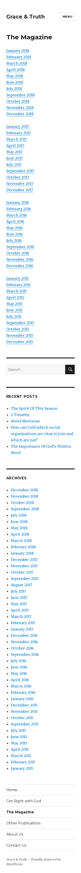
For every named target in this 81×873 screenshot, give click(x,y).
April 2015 (15, 297)
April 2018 (15, 69)
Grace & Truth (25, 17)
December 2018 (20, 114)
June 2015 (14, 310)
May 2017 (14, 152)
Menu (67, 16)
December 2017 (19, 190)
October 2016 (17, 253)
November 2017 (19, 183)
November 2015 (19, 335)
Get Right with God (23, 801)
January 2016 (17, 202)
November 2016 (20, 259)
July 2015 (14, 316)
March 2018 (16, 63)
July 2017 (14, 164)
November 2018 (20, 107)
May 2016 (14, 228)
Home (11, 790)
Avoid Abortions (25, 421)
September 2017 (20, 171)
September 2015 (20, 322)
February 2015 (18, 284)
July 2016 (14, 240)
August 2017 (21, 585)
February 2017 (18, 133)
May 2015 (14, 303)
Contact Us (16, 845)
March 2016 (16, 215)
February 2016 (18, 209)
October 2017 (17, 177)
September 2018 (20, 95)
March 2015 (16, 291)
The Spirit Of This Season (34, 408)
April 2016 (15, 221)
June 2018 (14, 82)
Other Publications (23, 823)
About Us (14, 834)
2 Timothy (20, 414)
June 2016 (14, 234)
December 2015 (19, 341)
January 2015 (17, 278)
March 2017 (16, 139)
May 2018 (14, 76)
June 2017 (14, 158)
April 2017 (15, 145)
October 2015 (17, 329)
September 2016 (20, 247)
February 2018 (18, 57)
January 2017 (17, 126)
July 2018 (14, 88)
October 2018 (17, 101)
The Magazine (20, 812)
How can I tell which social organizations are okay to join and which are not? (42, 433)
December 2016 (19, 266)
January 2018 (17, 50)
